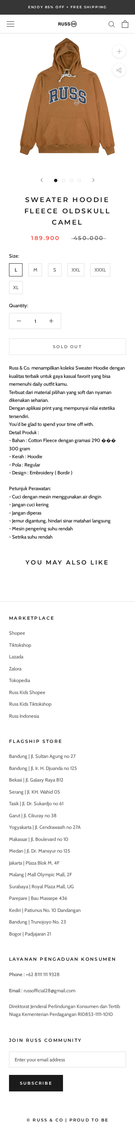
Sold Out (67, 346)
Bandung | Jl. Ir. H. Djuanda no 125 (43, 768)
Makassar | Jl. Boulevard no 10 (38, 839)
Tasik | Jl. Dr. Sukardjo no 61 (36, 803)
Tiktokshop (20, 645)
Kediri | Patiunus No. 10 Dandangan (45, 910)
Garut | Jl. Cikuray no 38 (33, 815)
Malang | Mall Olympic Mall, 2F (40, 874)
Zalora (15, 669)
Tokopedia (19, 680)
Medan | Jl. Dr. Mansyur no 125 (39, 851)
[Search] (111, 24)
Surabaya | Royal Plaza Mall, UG (41, 886)
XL (16, 287)
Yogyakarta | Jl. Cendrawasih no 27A (45, 827)
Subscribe (36, 1083)
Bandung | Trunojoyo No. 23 (37, 922)
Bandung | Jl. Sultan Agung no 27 (42, 756)
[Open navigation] (10, 24)
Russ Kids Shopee (27, 692)
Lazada (16, 657)
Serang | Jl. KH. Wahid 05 (34, 792)
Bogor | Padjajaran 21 (30, 934)
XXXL (100, 270)
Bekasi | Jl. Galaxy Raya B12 (36, 780)
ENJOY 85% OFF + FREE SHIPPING (67, 7)
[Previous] (41, 180)
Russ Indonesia (24, 716)
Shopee (17, 633)
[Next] (93, 180)
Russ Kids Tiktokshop (30, 704)
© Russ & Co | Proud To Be (67, 1120)
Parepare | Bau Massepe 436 (38, 898)
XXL (76, 270)
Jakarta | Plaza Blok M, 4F (34, 863)
